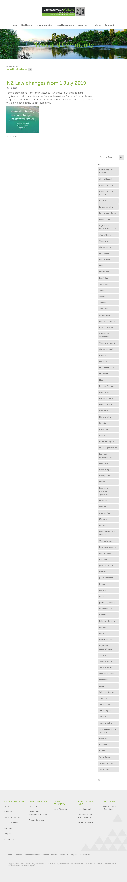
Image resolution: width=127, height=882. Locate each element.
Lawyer (102, 482)
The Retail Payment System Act (107, 730)
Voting (102, 751)
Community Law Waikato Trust (38, 863)
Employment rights (107, 213)
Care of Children (106, 327)
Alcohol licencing (106, 179)
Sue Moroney (105, 284)
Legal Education (11, 823)
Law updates (104, 476)
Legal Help (103, 278)
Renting (102, 633)
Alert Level (103, 309)
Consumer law (105, 247)
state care (103, 698)
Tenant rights (105, 711)
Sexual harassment (107, 674)
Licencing (103, 501)
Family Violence (106, 398)
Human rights (105, 417)
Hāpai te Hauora (106, 405)
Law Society (104, 272)
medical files (104, 513)
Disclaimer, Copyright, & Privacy (98, 863)
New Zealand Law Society (107, 533)
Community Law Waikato (106, 193)
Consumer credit (106, 349)
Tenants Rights (105, 723)
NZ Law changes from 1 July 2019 (46, 83)
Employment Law (106, 368)
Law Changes (105, 470)
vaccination (104, 738)
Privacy (102, 596)
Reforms (102, 615)
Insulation (103, 429)
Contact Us (9, 839)
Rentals (102, 627)
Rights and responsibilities (105, 647)
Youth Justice (105, 769)
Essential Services (106, 386)
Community (104, 241)
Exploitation (104, 392)
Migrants (103, 519)
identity (102, 423)
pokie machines (106, 578)
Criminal (102, 355)
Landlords (103, 463)
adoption (103, 296)
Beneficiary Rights (107, 321)
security (102, 655)
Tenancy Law (104, 704)
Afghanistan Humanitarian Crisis (107, 227)
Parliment (103, 559)
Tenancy (102, 290)
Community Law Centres (106, 171)
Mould (102, 525)
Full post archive (104, 777)
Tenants (102, 717)
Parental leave (105, 553)
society (102, 686)
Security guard (105, 661)
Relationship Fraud (107, 621)
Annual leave (104, 315)
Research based (106, 640)
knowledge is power (108, 448)
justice (102, 435)
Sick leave (103, 680)
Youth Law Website (86, 823)
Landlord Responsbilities (105, 455)
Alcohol (102, 303)
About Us (8, 828)
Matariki (102, 507)
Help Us (7, 834)
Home (7, 806)
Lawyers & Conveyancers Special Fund (105, 491)
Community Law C (107, 343)
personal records (106, 565)
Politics (102, 590)
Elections (103, 361)
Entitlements (104, 374)
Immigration (104, 259)
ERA (101, 380)
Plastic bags (104, 572)
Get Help (8, 812)
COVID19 (103, 201)
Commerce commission (104, 335)
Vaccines (103, 745)
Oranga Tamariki (106, 541)
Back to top (100, 869)
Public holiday (105, 609)
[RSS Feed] (99, 780)
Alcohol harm (105, 235)
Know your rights (106, 442)
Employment (104, 253)
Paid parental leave (107, 547)
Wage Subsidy (105, 757)
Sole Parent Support (107, 692)
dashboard (77, 863)
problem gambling (107, 603)
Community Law (106, 185)
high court (103, 411)
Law (101, 266)
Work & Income (106, 763)
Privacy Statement (36, 820)
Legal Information (12, 817)
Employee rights (106, 207)
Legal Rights (104, 219)
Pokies (102, 584)
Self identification (106, 667)
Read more (11, 136)
